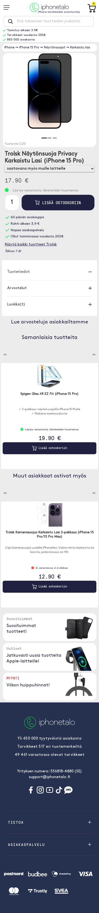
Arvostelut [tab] (17, 288)
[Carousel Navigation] (1, 353)
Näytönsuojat (54, 47)
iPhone (9, 47)
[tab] (44, 138)
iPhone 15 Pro (29, 47)
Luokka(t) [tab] (16, 304)
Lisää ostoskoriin (60, 202)
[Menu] (8, 7)
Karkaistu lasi (80, 47)
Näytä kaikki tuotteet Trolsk (31, 245)
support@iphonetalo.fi (49, 777)
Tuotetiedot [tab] (18, 272)
